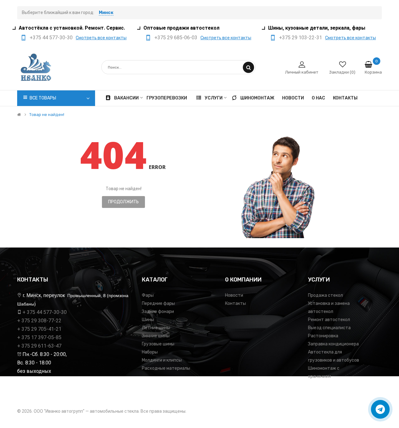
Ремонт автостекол (329, 319)
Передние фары (158, 303)
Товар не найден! (46, 115)
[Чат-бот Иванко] (380, 409)
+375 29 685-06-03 (175, 38)
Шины (148, 319)
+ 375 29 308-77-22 (39, 321)
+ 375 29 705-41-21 (39, 329)
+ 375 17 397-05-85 (39, 337)
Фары (148, 295)
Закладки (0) (342, 72)
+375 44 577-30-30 (51, 38)
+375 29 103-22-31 (300, 38)
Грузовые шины (158, 344)
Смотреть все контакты (101, 38)
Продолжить (123, 201)
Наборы (150, 352)
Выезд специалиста (329, 327)
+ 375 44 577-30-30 (44, 312)
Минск (106, 12)
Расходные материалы (166, 368)
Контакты (235, 303)
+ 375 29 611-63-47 (39, 346)
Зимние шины (156, 336)
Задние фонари (158, 311)
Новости (234, 295)
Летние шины (156, 327)
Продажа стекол (325, 295)
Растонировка (323, 336)
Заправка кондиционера (333, 344)
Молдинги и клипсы (162, 360)
